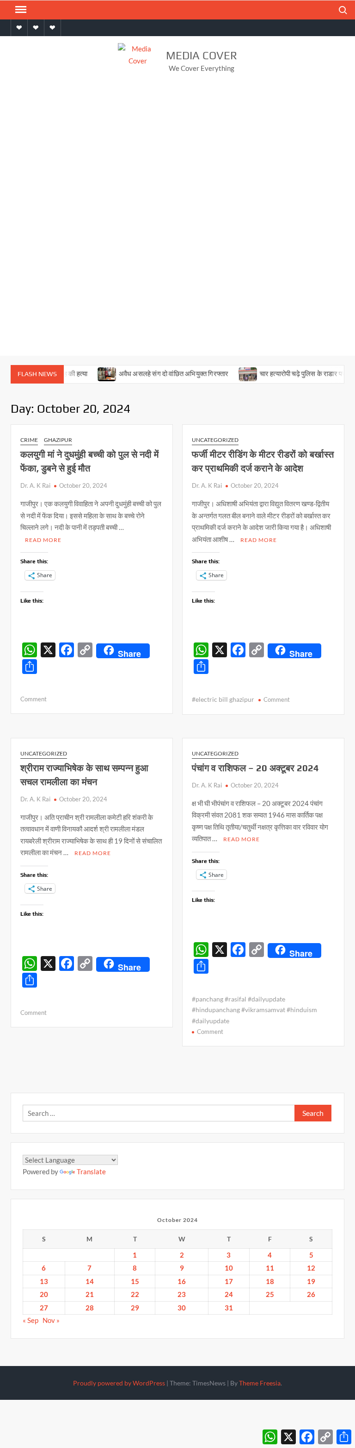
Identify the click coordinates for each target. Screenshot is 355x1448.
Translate (91, 1171)
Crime (29, 439)
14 (90, 1281)
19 (311, 1281)
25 (270, 1294)
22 (135, 1294)
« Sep (30, 1320)
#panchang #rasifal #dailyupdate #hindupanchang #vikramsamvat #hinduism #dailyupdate (254, 1010)
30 (182, 1307)
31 (229, 1307)
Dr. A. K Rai (35, 485)
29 (135, 1307)
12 (311, 1268)
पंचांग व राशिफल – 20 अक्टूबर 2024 (255, 767)
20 (44, 1294)
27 (44, 1307)
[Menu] (20, 9)
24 (229, 1294)
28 (90, 1307)
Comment (33, 699)
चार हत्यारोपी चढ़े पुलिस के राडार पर (289, 374)
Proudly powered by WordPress (119, 1383)
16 (182, 1281)
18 (270, 1281)
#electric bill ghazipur (223, 699)
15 (135, 1281)
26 (311, 1294)
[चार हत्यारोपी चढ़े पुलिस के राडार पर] (235, 373)
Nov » (51, 1320)
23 (182, 1294)
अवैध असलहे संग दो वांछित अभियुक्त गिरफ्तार (160, 374)
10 (229, 1268)
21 (90, 1294)
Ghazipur (58, 439)
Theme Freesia (260, 1383)
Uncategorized (215, 439)
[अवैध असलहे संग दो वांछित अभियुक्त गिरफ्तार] (94, 373)
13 (44, 1281)
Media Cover (201, 55)
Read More (43, 539)
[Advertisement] (177, 156)
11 (270, 1268)
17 (229, 1281)
